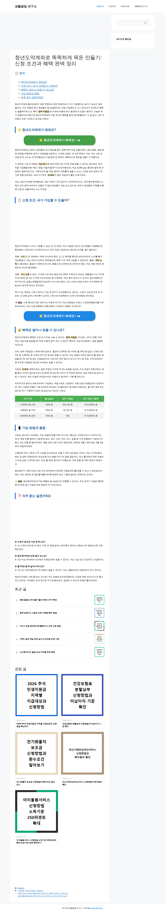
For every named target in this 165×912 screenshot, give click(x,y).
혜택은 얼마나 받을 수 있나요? (37, 89)
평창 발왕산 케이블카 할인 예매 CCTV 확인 (38, 600)
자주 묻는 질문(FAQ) (32, 97)
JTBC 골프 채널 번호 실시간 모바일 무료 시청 (39, 639)
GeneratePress (96, 908)
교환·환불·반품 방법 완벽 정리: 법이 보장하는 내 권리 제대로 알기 (42, 896)
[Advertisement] (59, 32)
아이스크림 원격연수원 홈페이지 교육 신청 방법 (40, 626)
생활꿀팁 (100, 6)
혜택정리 (39, 891)
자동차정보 (125, 6)
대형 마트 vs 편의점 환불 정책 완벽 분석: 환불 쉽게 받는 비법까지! (43, 893)
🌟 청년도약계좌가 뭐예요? (57, 140)
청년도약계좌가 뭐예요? (34, 82)
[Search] (145, 22)
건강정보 (112, 6)
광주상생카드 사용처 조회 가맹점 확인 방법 (38, 613)
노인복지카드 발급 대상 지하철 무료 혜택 (37, 652)
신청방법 (21, 891)
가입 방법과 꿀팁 (30, 93)
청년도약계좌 (30, 891)
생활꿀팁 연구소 (26, 6)
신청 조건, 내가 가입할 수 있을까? (39, 85)
